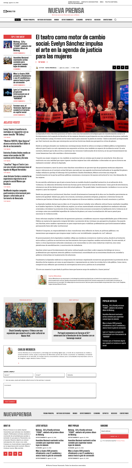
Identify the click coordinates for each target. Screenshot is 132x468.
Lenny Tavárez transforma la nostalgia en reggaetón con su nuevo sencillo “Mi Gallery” (16, 132)
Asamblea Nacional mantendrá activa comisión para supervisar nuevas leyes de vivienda (20, 62)
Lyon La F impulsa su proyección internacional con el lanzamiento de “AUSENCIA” (21, 94)
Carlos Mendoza (50, 68)
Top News (7, 137)
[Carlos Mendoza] (37, 68)
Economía (17, 69)
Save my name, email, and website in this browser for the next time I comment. (28, 380)
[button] (115, 19)
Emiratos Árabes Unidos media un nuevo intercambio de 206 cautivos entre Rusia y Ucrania (17, 155)
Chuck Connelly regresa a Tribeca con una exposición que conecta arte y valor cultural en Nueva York (26, 333)
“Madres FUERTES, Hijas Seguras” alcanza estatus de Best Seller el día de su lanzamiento (17, 143)
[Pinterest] (122, 67)
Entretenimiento (19, 53)
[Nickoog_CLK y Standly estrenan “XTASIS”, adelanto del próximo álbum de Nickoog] (8, 44)
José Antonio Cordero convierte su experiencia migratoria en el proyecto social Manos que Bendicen (17, 180)
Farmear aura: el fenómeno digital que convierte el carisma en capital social (21, 108)
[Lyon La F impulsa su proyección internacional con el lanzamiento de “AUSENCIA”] (8, 92)
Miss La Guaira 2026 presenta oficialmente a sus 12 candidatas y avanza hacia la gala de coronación (22, 78)
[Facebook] (114, 67)
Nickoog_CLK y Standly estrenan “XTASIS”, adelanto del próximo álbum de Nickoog (22, 46)
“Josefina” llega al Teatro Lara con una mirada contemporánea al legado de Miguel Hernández (17, 167)
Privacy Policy (120, 440)
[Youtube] (20, 454)
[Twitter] (118, 67)
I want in (113, 436)
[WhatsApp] (126, 67)
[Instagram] (10, 454)
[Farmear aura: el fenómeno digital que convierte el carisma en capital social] (8, 108)
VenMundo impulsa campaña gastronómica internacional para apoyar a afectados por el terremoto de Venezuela (17, 194)
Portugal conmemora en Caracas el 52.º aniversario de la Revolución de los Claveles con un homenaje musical (74, 335)
